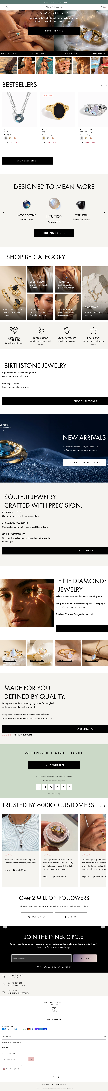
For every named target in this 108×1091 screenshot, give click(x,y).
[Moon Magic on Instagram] (54, 1077)
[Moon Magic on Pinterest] (59, 1077)
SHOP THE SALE (54, 30)
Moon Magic (63, 1084)
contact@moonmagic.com (18, 1065)
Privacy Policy (45, 1084)
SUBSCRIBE (85, 958)
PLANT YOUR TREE (54, 765)
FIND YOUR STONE (54, 233)
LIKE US (72, 916)
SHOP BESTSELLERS (28, 160)
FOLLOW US (38, 916)
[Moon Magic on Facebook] (50, 1077)
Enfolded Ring (47, 135)
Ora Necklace (9, 135)
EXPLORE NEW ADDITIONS (84, 462)
